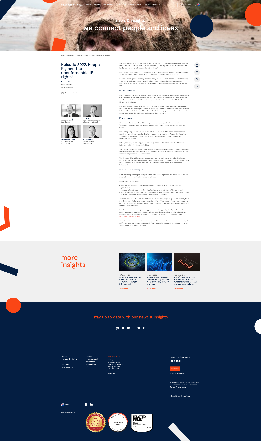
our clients (65, 364)
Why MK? (118, 4)
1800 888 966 (181, 373)
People (88, 4)
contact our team (185, 5)
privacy (172, 396)
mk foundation (91, 364)
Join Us (146, 4)
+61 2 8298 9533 (113, 369)
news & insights (67, 367)
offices (88, 367)
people (64, 356)
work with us (66, 362)
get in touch (175, 368)
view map (112, 373)
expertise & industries (69, 359)
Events (139, 4)
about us (89, 356)
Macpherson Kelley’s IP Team (129, 216)
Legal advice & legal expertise (103, 4)
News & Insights (129, 4)
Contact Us (155, 4)
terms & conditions (183, 396)
